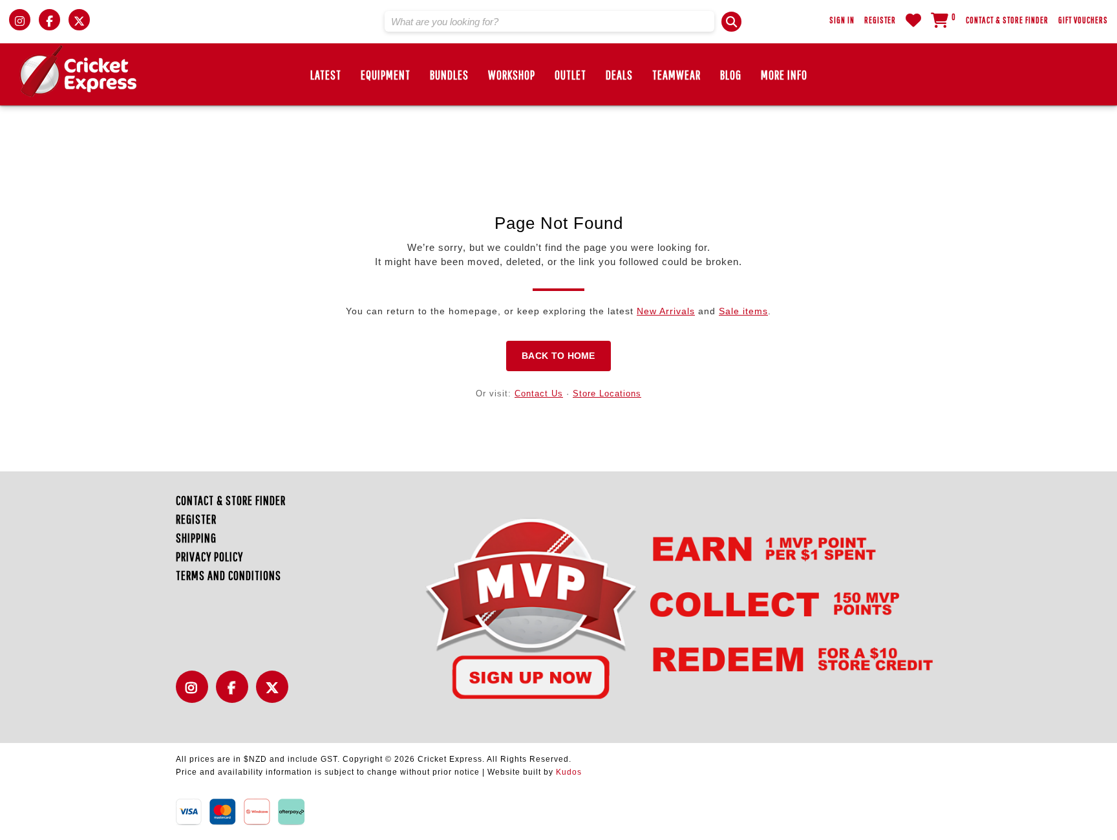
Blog (730, 74)
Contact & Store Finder (1007, 20)
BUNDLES (449, 74)
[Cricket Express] (77, 71)
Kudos (569, 772)
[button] (731, 22)
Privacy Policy (209, 556)
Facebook (235, 694)
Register (880, 20)
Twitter (275, 694)
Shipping (196, 537)
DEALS (619, 74)
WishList (913, 20)
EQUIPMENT (385, 74)
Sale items (743, 311)
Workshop (511, 74)
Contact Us (539, 393)
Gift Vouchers (1083, 20)
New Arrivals (666, 311)
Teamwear (676, 74)
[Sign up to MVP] (656, 607)
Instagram (195, 694)
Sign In (842, 20)
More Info (784, 74)
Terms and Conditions (228, 575)
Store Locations (607, 393)
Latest (325, 74)
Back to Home (558, 355)
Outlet (570, 74)
